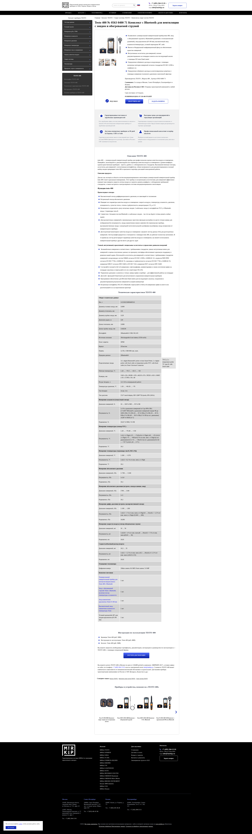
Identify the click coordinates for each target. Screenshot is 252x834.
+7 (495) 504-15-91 (158, 3)
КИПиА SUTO (104, 770)
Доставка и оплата (136, 752)
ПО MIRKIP (112, 13)
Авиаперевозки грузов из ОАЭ (140, 760)
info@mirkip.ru (158, 7)
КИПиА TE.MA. (105, 757)
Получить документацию (136, 655)
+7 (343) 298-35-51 (136, 809)
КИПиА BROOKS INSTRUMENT (110, 781)
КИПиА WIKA (104, 755)
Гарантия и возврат (145, 13)
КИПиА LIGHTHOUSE (107, 768)
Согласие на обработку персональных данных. (139, 826)
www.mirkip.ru (160, 824)
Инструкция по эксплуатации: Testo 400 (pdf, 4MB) (118, 640)
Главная (97, 18)
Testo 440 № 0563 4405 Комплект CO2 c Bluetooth (145, 718)
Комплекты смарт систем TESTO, (127, 678)
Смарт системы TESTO (122, 18)
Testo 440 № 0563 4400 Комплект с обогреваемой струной (126, 718)
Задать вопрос (177, 5)
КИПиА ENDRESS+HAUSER (108, 760)
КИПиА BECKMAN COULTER (109, 773)
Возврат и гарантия (137, 755)
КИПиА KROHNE (105, 763)
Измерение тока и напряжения (73, 50)
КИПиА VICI (104, 786)
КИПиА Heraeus (104, 789)
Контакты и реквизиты (138, 757)
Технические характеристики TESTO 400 (76, 86)
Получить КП (134, 101)
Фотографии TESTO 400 (71, 79)
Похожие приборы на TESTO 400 (74, 92)
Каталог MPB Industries (107, 783)
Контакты (183, 13)
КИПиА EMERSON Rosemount (109, 776)
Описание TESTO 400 (70, 82)
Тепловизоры (97, 13)
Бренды (68, 13)
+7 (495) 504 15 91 (119, 667)
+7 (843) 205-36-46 (114, 808)
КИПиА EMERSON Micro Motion (110, 778)
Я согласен (11, 827)
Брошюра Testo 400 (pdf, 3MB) (111, 637)
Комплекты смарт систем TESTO (143, 18)
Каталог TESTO (107, 18)
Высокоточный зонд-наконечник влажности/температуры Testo (107, 608)
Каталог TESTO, (114, 678)
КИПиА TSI (103, 765)
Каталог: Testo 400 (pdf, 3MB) (111, 643)
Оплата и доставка (165, 13)
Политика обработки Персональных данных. (112, 826)
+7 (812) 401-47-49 (92, 811)
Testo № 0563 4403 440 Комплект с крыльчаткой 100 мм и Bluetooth (165, 718)
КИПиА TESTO (104, 750)
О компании (127, 13)
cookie (20, 824)
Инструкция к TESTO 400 (72, 89)
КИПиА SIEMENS (105, 752)
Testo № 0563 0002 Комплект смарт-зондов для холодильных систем (106, 719)
